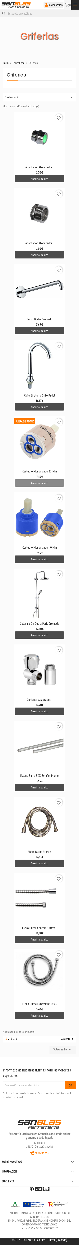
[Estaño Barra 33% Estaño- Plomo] (39, 746)
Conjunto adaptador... (39, 699)
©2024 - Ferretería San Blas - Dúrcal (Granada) (39, 1240)
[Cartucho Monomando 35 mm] (39, 441)
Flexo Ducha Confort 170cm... (39, 928)
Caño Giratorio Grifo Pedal (39, 395)
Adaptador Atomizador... (39, 167)
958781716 (42, 1153)
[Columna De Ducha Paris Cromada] (39, 594)
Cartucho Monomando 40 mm (39, 547)
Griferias (16, 75)
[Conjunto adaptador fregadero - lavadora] (39, 670)
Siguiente (68, 1039)
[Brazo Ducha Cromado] (39, 289)
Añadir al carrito (39, 179)
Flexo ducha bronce (39, 851)
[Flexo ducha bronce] (39, 822)
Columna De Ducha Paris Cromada (39, 623)
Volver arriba (62, 1049)
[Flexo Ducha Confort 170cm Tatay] (39, 898)
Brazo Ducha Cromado (39, 319)
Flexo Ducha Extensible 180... (39, 1004)
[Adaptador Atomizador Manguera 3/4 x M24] (39, 137)
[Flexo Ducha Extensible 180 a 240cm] (39, 974)
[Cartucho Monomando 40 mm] (39, 518)
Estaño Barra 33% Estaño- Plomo (39, 775)
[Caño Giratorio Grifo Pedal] (39, 365)
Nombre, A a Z (39, 97)
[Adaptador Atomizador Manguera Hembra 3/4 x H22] (39, 213)
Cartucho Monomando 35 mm (39, 471)
